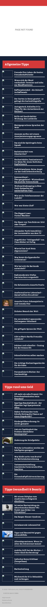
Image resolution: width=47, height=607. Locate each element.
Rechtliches (6, 603)
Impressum (6, 597)
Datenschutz (7, 600)
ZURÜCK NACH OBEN (10, 593)
